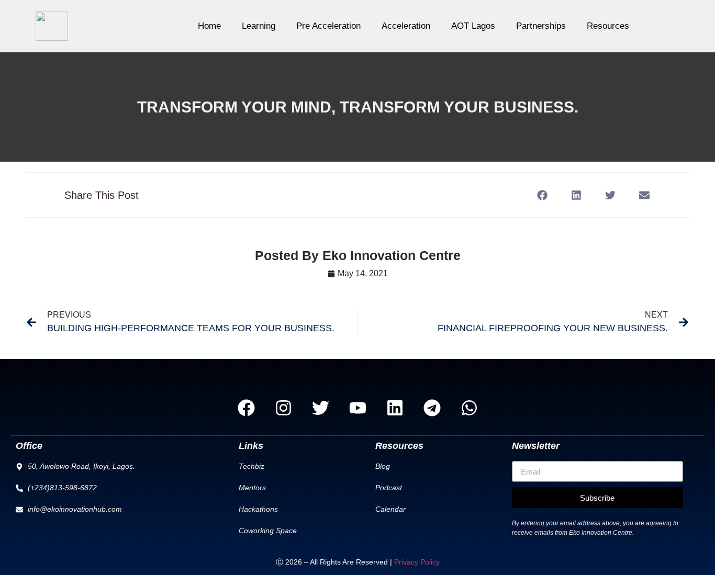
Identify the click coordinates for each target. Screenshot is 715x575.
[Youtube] (357, 407)
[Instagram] (283, 407)
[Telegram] (432, 407)
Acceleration (406, 26)
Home (209, 26)
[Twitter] (320, 407)
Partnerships (541, 26)
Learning (258, 26)
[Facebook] (246, 407)
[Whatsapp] (469, 407)
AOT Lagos (473, 26)
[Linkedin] (394, 407)
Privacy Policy (417, 562)
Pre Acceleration (328, 26)
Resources (608, 26)
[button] (542, 195)
